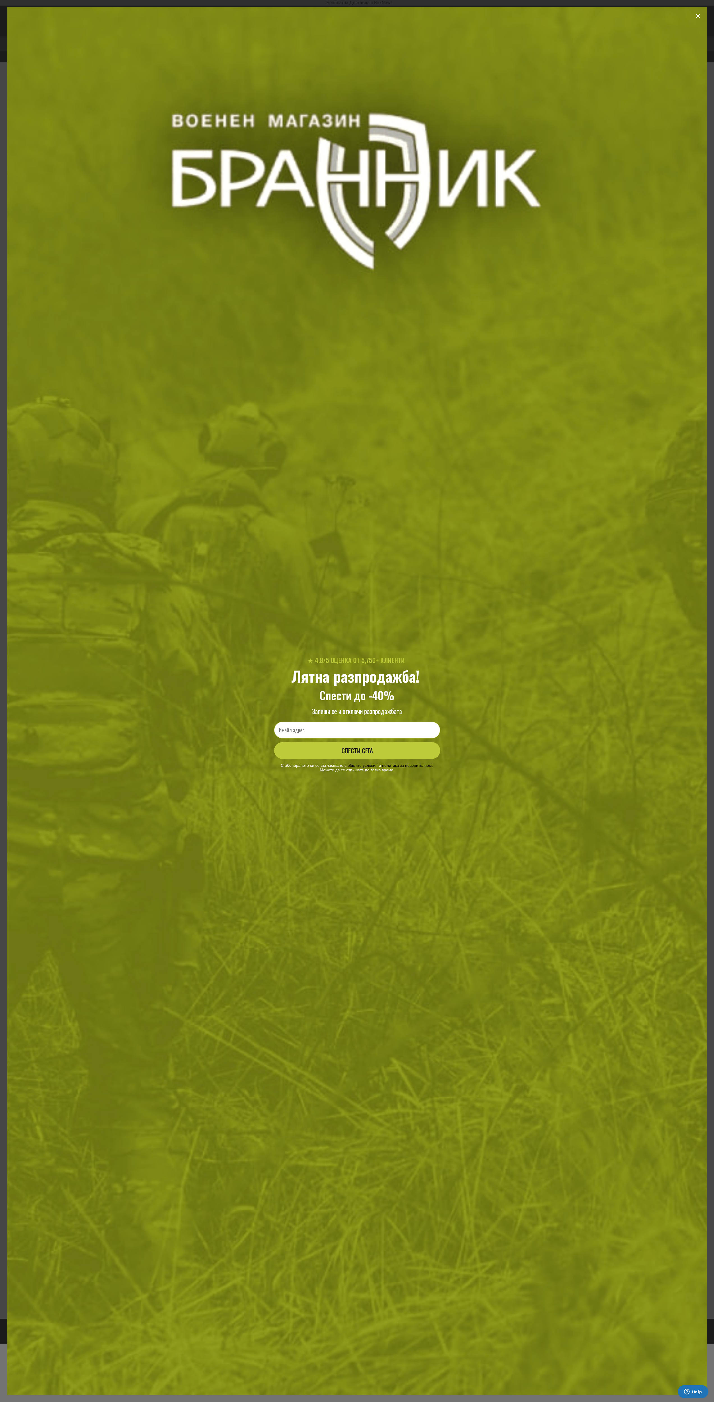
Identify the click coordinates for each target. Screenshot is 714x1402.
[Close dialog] (698, 16)
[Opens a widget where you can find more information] (693, 1392)
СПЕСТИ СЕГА (357, 750)
